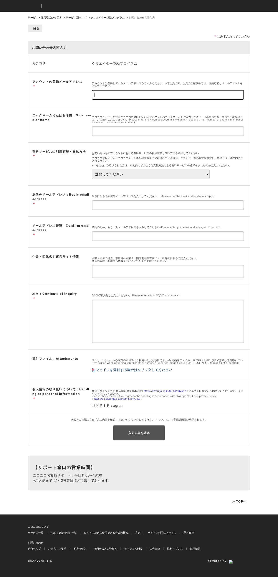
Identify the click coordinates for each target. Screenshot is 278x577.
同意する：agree (109, 405)
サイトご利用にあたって (162, 532)
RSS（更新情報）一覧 (64, 532)
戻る (36, 28)
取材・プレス (175, 548)
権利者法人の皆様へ (105, 548)
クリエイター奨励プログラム (108, 17)
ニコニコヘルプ (68, 6)
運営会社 (189, 532)
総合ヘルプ (34, 548)
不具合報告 (79, 548)
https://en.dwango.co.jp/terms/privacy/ (116, 398)
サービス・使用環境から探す (45, 17)
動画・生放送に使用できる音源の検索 (106, 532)
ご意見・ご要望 (57, 548)
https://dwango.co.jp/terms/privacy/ (165, 390)
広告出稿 (155, 548)
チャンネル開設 (133, 548)
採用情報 (195, 548)
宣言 (138, 532)
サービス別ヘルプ (76, 17)
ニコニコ (34, 6)
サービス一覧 (35, 532)
